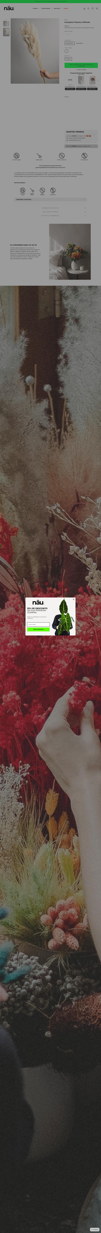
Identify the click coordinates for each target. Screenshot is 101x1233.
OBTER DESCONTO (38, 629)
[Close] (74, 599)
